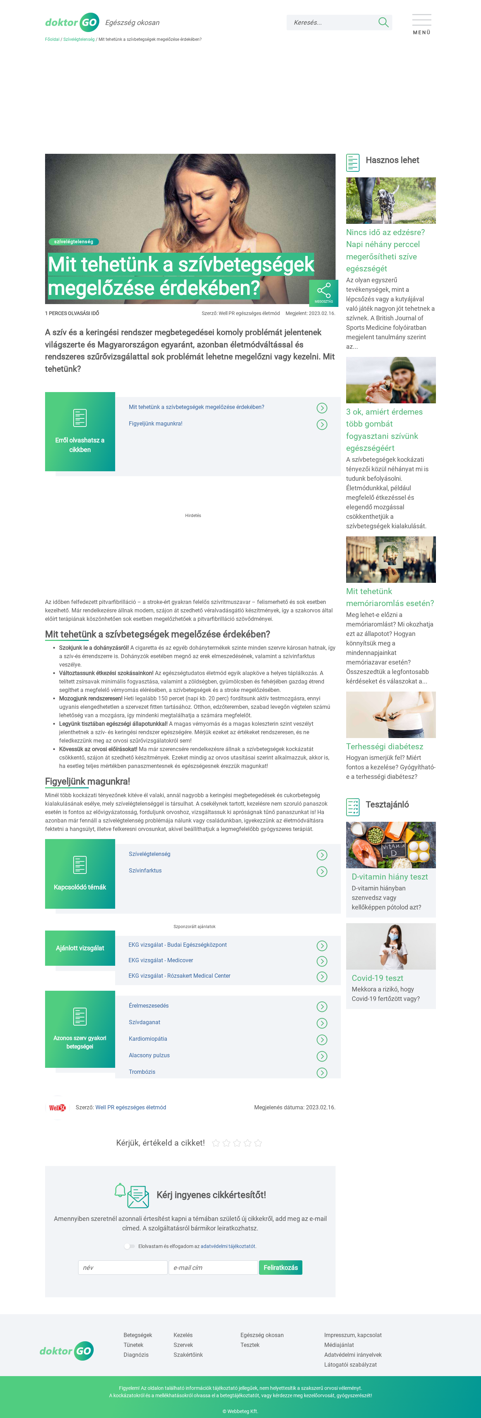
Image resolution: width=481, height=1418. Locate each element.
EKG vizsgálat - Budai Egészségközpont (178, 944)
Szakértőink (188, 1354)
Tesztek (250, 1345)
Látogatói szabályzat (350, 1364)
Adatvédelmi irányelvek (353, 1354)
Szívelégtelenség (79, 39)
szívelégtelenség (73, 241)
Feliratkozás (281, 1267)
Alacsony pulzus (149, 1055)
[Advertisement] (240, 101)
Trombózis (142, 1071)
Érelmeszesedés (149, 1005)
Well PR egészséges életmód (130, 1107)
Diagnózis (136, 1354)
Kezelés (183, 1335)
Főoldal (52, 39)
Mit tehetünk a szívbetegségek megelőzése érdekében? (196, 407)
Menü (422, 32)
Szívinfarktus (145, 870)
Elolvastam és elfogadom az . (197, 1246)
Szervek (183, 1345)
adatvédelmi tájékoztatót (228, 1246)
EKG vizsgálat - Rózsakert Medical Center (179, 975)
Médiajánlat (339, 1345)
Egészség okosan (262, 1335)
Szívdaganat (144, 1022)
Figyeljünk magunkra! (155, 423)
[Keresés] (383, 22)
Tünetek (133, 1345)
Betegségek (138, 1335)
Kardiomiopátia (148, 1038)
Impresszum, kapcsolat (353, 1335)
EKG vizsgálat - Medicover (161, 960)
